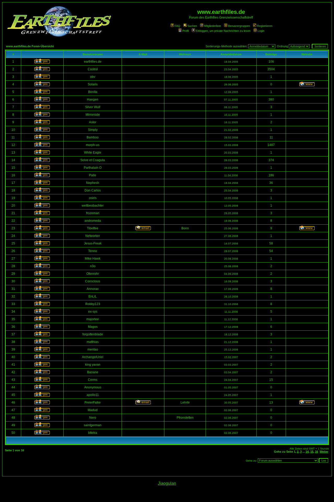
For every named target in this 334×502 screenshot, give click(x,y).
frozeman (92, 213)
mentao (92, 349)
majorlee (92, 319)
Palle (92, 175)
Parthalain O (93, 168)
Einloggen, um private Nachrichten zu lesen (223, 30)
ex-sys (92, 311)
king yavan (92, 364)
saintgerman (93, 425)
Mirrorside (93, 114)
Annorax (93, 289)
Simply (93, 130)
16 (316, 451)
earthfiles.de (93, 61)
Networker (92, 236)
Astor (92, 122)
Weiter (324, 451)
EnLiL (92, 296)
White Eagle (92, 152)
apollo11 (93, 395)
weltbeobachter (93, 205)
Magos (93, 327)
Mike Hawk (92, 258)
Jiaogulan (167, 483)
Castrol (93, 69)
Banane (92, 372)
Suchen (192, 25)
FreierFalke (93, 402)
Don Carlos (93, 190)
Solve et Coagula (92, 160)
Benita (92, 92)
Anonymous (92, 387)
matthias (93, 342)
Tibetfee (92, 228)
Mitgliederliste (212, 25)
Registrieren (264, 25)
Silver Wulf (92, 107)
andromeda (93, 221)
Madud (93, 410)
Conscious (92, 281)
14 (307, 451)
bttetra (92, 433)
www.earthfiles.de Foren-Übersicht (30, 46)
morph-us (92, 145)
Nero (92, 417)
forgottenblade (92, 334)
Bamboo (93, 137)
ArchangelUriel (92, 357)
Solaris (93, 84)
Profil (185, 30)
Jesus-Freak (93, 243)
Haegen (92, 99)
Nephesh (92, 183)
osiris (93, 198)
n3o (93, 266)
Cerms (92, 380)
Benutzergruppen (239, 25)
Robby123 (92, 304)
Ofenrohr (92, 274)
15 (311, 451)
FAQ (177, 25)
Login (261, 30)
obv (92, 77)
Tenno (92, 251)
